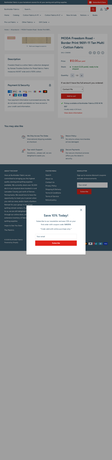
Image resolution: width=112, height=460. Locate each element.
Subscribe (56, 243)
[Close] (81, 209)
